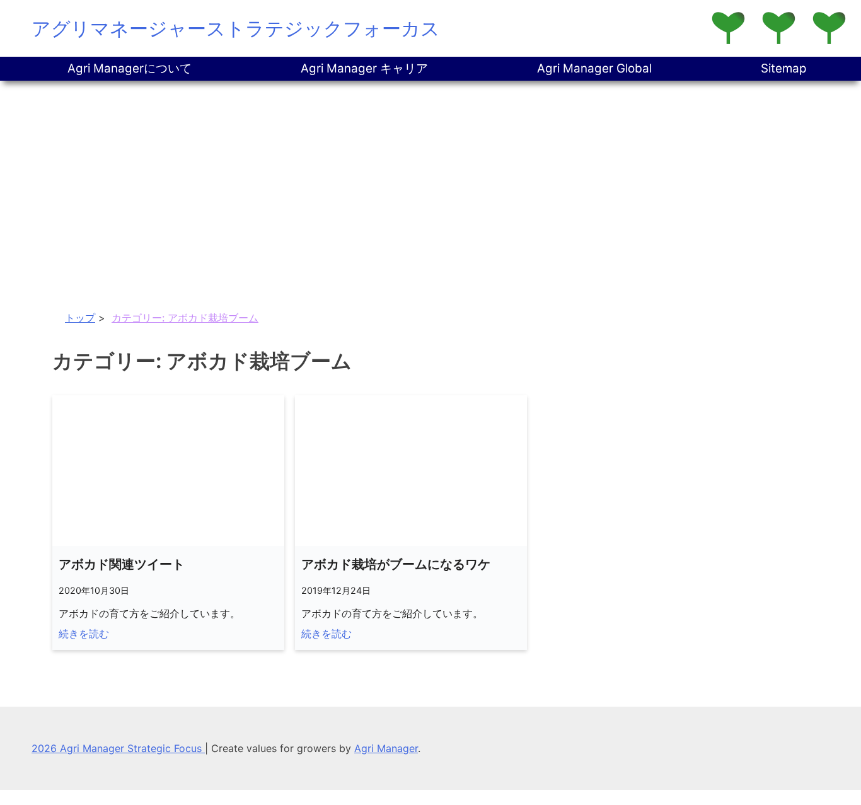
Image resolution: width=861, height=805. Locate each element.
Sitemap (784, 68)
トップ (80, 317)
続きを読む (84, 633)
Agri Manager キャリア (364, 68)
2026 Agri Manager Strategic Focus (118, 748)
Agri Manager (386, 748)
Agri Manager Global (594, 68)
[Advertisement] (430, 175)
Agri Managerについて (129, 68)
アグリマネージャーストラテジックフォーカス (236, 28)
